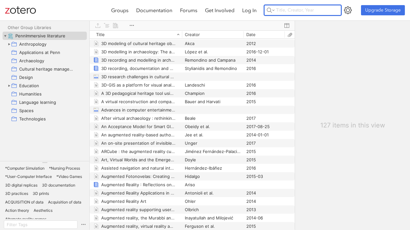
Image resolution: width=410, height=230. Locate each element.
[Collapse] (5, 35)
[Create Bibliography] (115, 25)
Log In (249, 10)
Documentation (154, 10)
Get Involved (219, 10)
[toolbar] (192, 25)
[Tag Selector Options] (83, 224)
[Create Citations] (106, 25)
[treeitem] (45, 36)
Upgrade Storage (383, 10)
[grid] (192, 130)
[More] (131, 25)
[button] (24, 168)
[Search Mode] (270, 10)
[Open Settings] (347, 10)
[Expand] (9, 44)
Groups (119, 10)
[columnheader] (136, 34)
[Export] (98, 25)
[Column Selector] (287, 25)
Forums (188, 10)
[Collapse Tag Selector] (44, 162)
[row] (192, 34)
